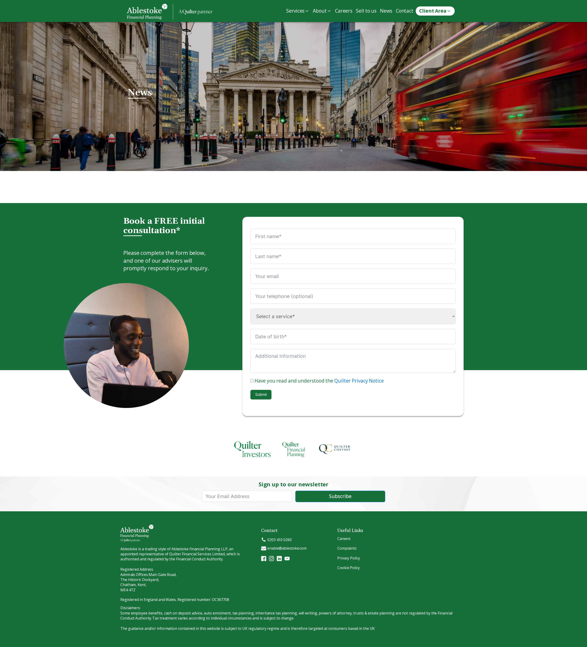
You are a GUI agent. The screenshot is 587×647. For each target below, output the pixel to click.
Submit (261, 394)
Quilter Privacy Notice (359, 380)
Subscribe (340, 496)
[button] (298, 10)
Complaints (347, 548)
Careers (344, 538)
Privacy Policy (348, 558)
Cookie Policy (348, 567)
